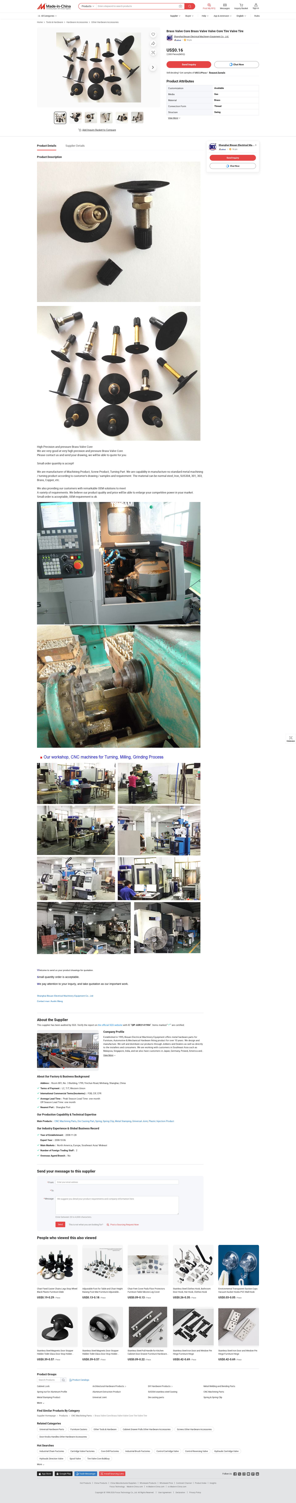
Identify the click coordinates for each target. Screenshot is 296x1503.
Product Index (200, 1483)
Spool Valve (75, 1458)
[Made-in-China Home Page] (54, 6)
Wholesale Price (166, 1483)
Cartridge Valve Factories (82, 1451)
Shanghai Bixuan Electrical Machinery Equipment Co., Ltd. (201, 36)
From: (51, 1182)
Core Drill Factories (110, 1451)
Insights (213, 1483)
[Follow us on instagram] (244, 1473)
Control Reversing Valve (196, 1451)
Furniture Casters (78, 1429)
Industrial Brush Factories (137, 1451)
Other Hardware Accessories (105, 22)
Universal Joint (140, 1121)
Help (204, 15)
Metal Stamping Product (48, 1397)
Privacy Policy (195, 1492)
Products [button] (86, 6)
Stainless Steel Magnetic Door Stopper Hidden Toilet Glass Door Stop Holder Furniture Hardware (55, 1353)
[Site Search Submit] (189, 6)
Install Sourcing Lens (114, 1473)
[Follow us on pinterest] (253, 1473)
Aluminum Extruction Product (106, 1391)
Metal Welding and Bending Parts (219, 1386)
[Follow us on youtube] (248, 1473)
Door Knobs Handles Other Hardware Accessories (63, 1436)
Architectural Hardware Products (108, 1386)
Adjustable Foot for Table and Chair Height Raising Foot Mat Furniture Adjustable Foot (102, 1292)
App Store (45, 1473)
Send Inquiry (189, 64)
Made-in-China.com (135, 1486)
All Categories (47, 15)
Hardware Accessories (77, 22)
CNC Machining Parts (65, 1121)
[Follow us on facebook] (235, 1473)
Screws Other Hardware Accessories (194, 1429)
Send (60, 1224)
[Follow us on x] (239, 1473)
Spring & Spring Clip (213, 1397)
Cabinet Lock (43, 1386)
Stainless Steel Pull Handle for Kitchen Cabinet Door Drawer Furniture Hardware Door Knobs (147, 1353)
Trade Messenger (86, 1473)
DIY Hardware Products (159, 1386)
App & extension (221, 15)
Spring (98, 1121)
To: (52, 1190)
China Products (100, 1483)
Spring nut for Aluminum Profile (52, 1391)
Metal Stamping (123, 1121)
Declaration (180, 1492)
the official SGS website (110, 1024)
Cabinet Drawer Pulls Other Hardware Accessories (147, 1429)
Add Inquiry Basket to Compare (99, 130)
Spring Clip (108, 1121)
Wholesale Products (148, 1483)
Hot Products (85, 1483)
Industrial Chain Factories (51, 1451)
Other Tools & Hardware (105, 1429)
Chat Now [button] (238, 64)
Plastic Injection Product (161, 1121)
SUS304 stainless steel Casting (162, 1391)
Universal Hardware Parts (51, 1429)
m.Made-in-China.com (155, 1486)
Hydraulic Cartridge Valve (226, 1451)
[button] (180, 6)
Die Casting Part (86, 1121)
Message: (49, 1198)
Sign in (256, 8)
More (39, 1464)
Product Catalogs (80, 1379)
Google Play (63, 1473)
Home (40, 22)
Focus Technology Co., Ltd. (126, 1492)
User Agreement (164, 1492)
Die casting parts (156, 1397)
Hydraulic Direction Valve (51, 1458)
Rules (257, 15)
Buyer (188, 15)
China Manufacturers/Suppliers (123, 1483)
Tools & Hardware (54, 22)
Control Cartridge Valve (167, 1451)
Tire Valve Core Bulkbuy (98, 1458)
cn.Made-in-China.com (177, 1486)
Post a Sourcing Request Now (123, 1224)
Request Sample (217, 72)
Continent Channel (184, 1483)
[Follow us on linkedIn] (257, 1473)
